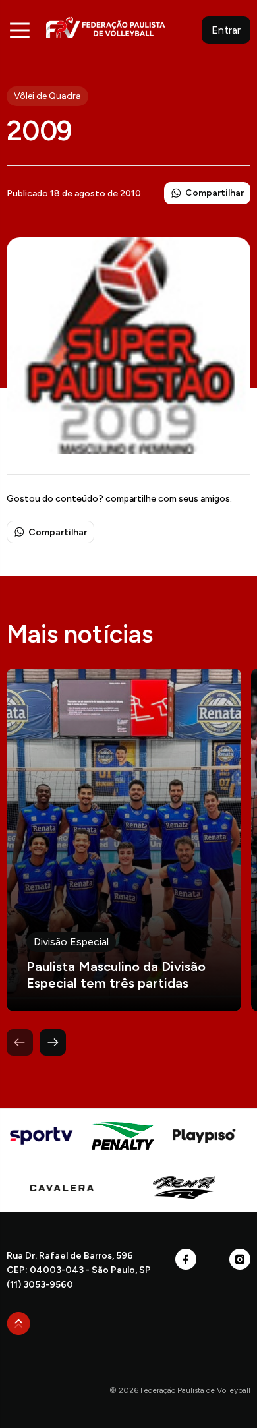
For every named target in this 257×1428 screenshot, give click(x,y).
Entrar (226, 30)
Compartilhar (214, 192)
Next (53, 1042)
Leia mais (124, 840)
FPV (105, 27)
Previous (20, 1042)
